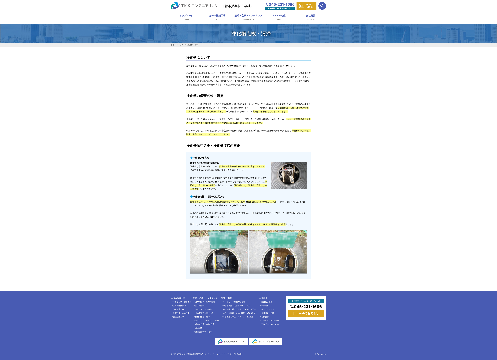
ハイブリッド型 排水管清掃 (234, 302)
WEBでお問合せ (310, 6)
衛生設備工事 (178, 317)
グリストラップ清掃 (203, 309)
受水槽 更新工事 (179, 305)
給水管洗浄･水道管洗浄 (204, 324)
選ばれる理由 (266, 302)
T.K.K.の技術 (279, 15)
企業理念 (265, 305)
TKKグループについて (270, 324)
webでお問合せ (309, 313)
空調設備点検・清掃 (203, 332)
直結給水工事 (178, 309)
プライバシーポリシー (270, 320)
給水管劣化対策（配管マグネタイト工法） (240, 309)
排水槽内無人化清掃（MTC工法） (237, 305)
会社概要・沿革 (267, 313)
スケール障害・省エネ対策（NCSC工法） (240, 313)
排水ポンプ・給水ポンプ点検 (207, 320)
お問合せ (265, 317)
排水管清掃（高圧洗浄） (205, 313)
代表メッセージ (267, 309)
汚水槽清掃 (199, 305)
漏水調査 (199, 328)
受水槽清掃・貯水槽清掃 (205, 302)
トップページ (186, 15)
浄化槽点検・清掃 (202, 317)
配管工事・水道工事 (181, 313)
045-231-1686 (282, 4)
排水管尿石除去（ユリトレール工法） (238, 317)
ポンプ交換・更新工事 (182, 302)
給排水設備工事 (217, 15)
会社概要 (310, 15)
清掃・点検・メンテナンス (248, 15)
